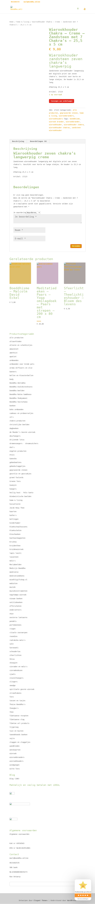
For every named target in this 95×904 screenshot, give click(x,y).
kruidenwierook (16, 549)
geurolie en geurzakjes (20, 474)
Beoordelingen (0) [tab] (38, 141)
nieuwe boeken (16, 599)
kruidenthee (15, 546)
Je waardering (19, 213)
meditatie (14, 572)
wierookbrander (73, 122)
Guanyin (13, 485)
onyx (11, 614)
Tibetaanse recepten (19, 716)
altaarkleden (15, 341)
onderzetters (15, 610)
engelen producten (18, 451)
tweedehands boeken (18, 735)
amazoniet (14, 349)
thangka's (14, 708)
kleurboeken (15, 534)
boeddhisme (75, 119)
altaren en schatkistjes (21, 345)
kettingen (14, 519)
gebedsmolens (15, 462)
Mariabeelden (15, 565)
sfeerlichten (15, 655)
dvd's (12, 447)
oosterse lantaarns (18, 617)
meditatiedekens (17, 576)
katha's (13, 515)
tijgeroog (14, 727)
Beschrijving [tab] (18, 141)
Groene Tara (15, 481)
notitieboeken (16, 602)
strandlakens (15, 693)
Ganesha (13, 459)
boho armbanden (16, 409)
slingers (13, 682)
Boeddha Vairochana (18, 402)
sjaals (12, 674)
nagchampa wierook (18, 595)
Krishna (13, 542)
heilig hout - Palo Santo (21, 493)
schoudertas (15, 651)
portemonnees (15, 625)
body (11, 379)
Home (11, 22)
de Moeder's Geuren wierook (22, 432)
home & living (22, 22)
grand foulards (16, 477)
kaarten (13, 511)
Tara (11, 697)
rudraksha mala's (17, 640)
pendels (13, 621)
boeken (12, 406)
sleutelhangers (16, 678)
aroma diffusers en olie (21, 368)
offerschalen (15, 606)
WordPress (71, 900)
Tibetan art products (19, 723)
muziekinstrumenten (18, 591)
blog (11, 779)
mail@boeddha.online (19, 858)
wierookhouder (55, 125)
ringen (12, 629)
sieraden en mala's (18, 667)
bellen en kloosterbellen (21, 375)
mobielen (13, 583)
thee (11, 712)
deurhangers (15, 436)
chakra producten (17, 421)
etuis (12, 455)
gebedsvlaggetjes (17, 466)
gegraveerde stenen (69, 113)
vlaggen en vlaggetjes (20, 742)
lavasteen (14, 557)
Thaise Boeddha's (17, 704)
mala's (12, 561)
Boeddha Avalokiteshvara (21, 387)
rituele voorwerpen (18, 633)
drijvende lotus (17, 440)
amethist (13, 353)
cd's (11, 417)
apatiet (13, 357)
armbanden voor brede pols (22, 364)
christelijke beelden (19, 425)
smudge (12, 685)
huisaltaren (15, 504)
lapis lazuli (15, 553)
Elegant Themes (41, 900)
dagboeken (14, 428)
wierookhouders (56, 119)
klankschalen (15, 530)
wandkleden (14, 746)
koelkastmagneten (17, 538)
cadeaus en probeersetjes (21, 413)
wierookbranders (66, 116)
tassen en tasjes (17, 701)
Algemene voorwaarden (19, 834)
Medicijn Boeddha (17, 568)
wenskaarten (15, 750)
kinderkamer (15, 523)
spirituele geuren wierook (22, 689)
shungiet (13, 663)
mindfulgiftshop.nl (18, 580)
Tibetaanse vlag (17, 719)
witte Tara (14, 769)
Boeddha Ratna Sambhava (20, 394)
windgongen (14, 765)
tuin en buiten (16, 731)
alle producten (16, 338)
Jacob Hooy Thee (17, 508)
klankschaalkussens (18, 527)
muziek (12, 587)
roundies (13, 636)
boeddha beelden (17, 391)
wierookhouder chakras (59, 128)
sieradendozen (16, 670)
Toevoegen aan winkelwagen (61, 101)
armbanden (14, 360)
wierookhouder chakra (74, 125)
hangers (13, 489)
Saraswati (14, 648)
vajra (12, 738)
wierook (13, 753)
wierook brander (56, 122)
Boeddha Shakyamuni (18, 398)
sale (11, 644)
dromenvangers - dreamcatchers (24, 443)
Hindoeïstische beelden (20, 496)
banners (13, 372)
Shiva (12, 659)
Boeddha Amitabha (17, 383)
